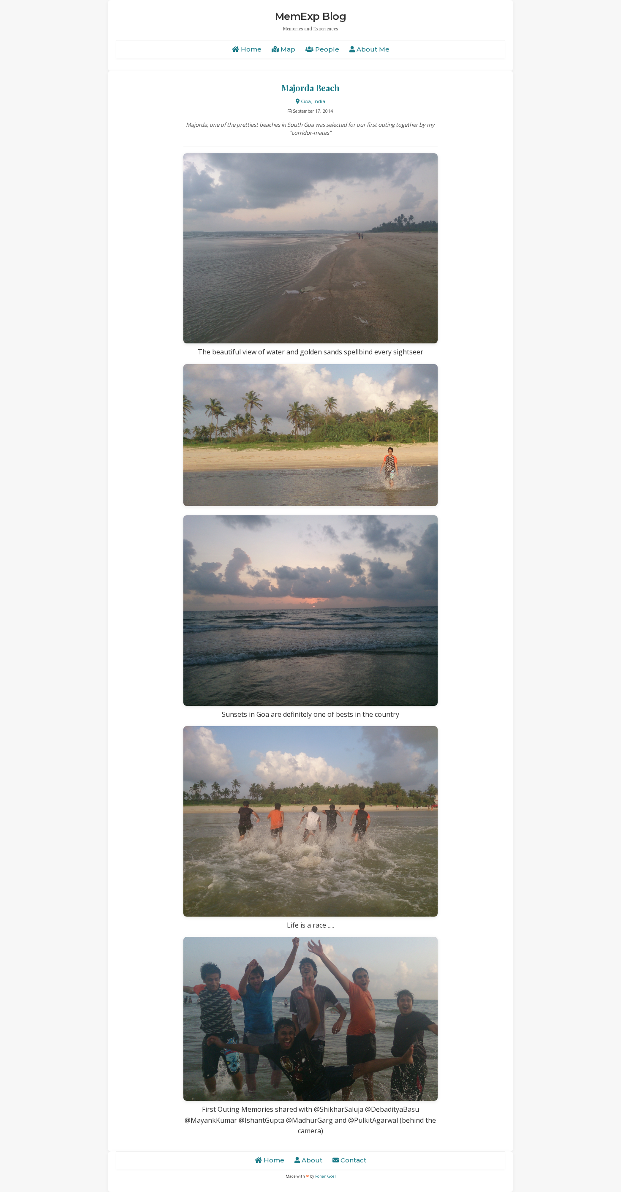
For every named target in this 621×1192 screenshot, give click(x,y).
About (311, 1160)
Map (287, 49)
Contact (352, 1160)
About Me (372, 49)
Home (250, 49)
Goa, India (312, 101)
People (326, 49)
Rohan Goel (325, 1176)
